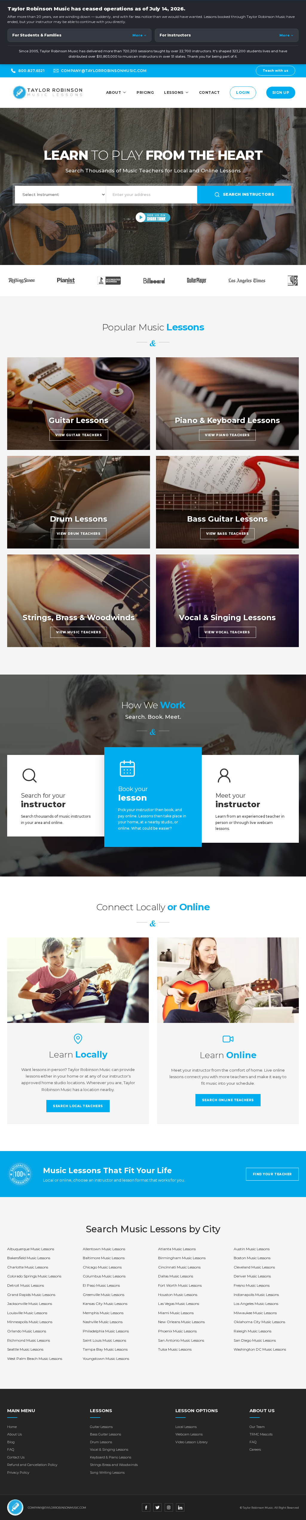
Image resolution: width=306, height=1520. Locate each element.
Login (243, 92)
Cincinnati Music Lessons (179, 1267)
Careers (255, 1449)
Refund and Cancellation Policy (32, 1465)
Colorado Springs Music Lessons (34, 1276)
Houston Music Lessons (177, 1294)
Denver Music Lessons (252, 1276)
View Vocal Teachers (227, 632)
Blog (11, 1442)
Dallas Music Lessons (175, 1276)
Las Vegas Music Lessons (178, 1303)
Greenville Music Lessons (103, 1294)
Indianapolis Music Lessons (256, 1294)
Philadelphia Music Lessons (106, 1331)
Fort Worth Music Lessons (180, 1285)
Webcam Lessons (189, 1434)
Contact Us (16, 1457)
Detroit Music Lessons (25, 1285)
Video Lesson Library (191, 1442)
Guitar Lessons (101, 1427)
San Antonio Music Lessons (181, 1340)
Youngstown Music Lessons (106, 1358)
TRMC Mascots (261, 1434)
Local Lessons (186, 1427)
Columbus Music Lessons (104, 1276)
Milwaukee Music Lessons (255, 1313)
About (113, 92)
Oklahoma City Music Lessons (259, 1322)
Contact (209, 92)
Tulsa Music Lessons (175, 1349)
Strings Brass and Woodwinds (114, 1465)
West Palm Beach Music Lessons (34, 1358)
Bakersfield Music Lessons (28, 1258)
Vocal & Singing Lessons (109, 1449)
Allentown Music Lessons (104, 1249)
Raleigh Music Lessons (252, 1331)
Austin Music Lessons (252, 1249)
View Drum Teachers (79, 534)
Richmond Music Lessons (28, 1340)
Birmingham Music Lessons (182, 1258)
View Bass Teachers (227, 534)
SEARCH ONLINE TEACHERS (228, 1100)
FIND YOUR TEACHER (272, 1174)
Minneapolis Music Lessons (29, 1322)
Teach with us (275, 70)
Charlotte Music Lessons (27, 1267)
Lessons (173, 92)
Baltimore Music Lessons (104, 1258)
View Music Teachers (78, 632)
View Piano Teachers (227, 435)
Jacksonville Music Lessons (29, 1303)
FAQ (10, 1449)
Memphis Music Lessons (103, 1313)
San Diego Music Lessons (255, 1340)
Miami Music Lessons (176, 1313)
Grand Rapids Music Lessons (31, 1294)
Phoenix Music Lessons (177, 1331)
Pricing (145, 92)
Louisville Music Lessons (27, 1313)
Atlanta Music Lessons (177, 1249)
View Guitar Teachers (78, 435)
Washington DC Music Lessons (260, 1349)
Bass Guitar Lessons (105, 1434)
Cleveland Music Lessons (254, 1267)
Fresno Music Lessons (252, 1285)
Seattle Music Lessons (25, 1349)
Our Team (257, 1427)
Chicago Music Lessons (102, 1267)
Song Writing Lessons (107, 1472)
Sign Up (280, 92)
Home (12, 1427)
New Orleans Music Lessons (181, 1322)
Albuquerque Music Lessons (30, 1249)
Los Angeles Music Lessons (256, 1303)
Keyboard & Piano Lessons (110, 1457)
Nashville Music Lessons (103, 1322)
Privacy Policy (18, 1472)
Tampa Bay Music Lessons (105, 1349)
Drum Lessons (101, 1442)
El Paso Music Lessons (101, 1285)
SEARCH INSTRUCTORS (248, 194)
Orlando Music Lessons (26, 1331)
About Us (14, 1434)
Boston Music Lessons (252, 1258)
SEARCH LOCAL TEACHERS (78, 1106)
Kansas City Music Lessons (105, 1303)
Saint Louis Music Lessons (104, 1340)
